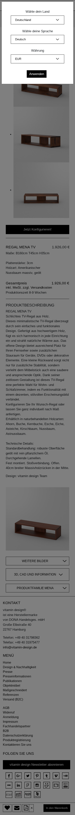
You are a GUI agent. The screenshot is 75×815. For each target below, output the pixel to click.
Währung (37, 50)
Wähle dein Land (37, 11)
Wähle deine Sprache (37, 31)
